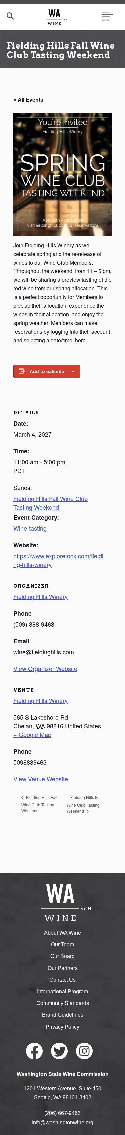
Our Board (62, 956)
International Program (62, 991)
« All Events (28, 99)
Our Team (62, 944)
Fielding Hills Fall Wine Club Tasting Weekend (50, 502)
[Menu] (107, 17)
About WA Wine (62, 933)
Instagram (84, 1051)
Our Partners (63, 968)
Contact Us (62, 980)
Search (10, 16)
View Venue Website (40, 778)
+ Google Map (32, 734)
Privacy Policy (62, 1027)
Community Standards (62, 1003)
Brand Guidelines (62, 1015)
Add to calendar (48, 371)
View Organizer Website (45, 668)
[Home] (56, 17)
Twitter (59, 1051)
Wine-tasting (30, 528)
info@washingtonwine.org (62, 1122)
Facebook (34, 1051)
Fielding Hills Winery (40, 700)
